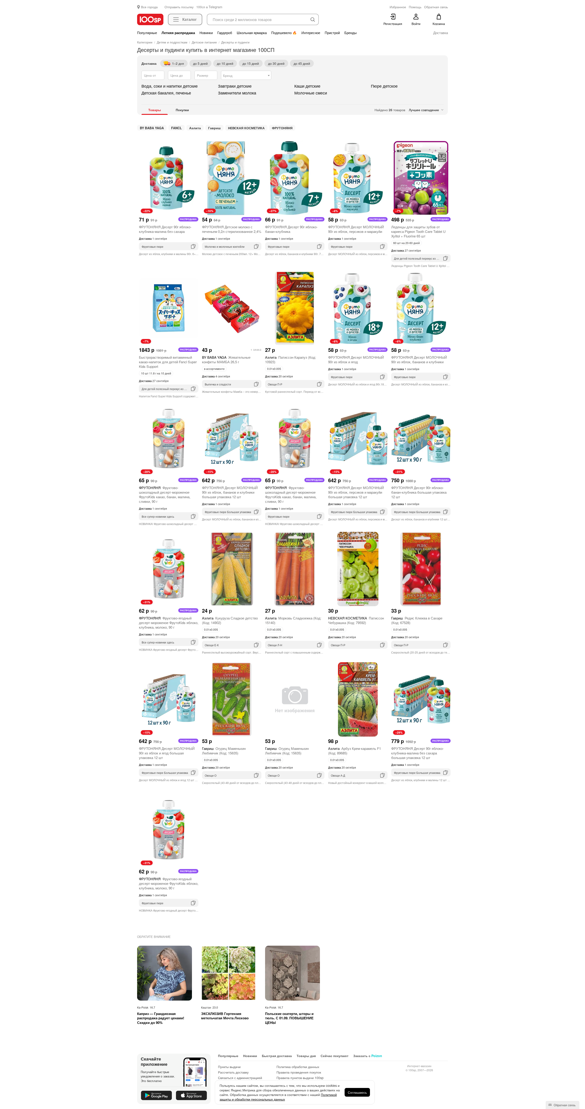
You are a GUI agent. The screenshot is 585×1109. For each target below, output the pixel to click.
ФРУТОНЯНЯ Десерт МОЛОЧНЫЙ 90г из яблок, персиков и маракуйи (356, 229)
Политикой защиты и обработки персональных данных (278, 1096)
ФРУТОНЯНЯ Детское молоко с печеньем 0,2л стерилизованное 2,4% (231, 229)
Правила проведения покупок (299, 1072)
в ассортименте (214, 369)
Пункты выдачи (229, 1066)
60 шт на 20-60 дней (406, 243)
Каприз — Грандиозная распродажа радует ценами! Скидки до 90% (160, 1018)
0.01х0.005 (274, 369)
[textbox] (246, 75)
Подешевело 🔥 (284, 32)
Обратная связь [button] (436, 7)
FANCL (176, 128)
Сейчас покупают (334, 1055)
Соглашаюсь (357, 1092)
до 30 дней (276, 63)
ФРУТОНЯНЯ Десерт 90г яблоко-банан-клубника (291, 229)
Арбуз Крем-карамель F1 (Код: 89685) (354, 750)
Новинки (206, 32)
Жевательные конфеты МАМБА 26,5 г (226, 359)
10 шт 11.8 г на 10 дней (156, 373)
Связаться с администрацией (240, 1077)
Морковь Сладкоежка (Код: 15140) (293, 620)
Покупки (182, 110)
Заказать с (367, 1055)
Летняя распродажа (178, 32)
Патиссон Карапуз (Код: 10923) (290, 359)
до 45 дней (302, 63)
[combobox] (246, 75)
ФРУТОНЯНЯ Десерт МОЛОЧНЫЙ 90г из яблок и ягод (356, 359)
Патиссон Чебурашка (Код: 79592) (356, 620)
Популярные (147, 32)
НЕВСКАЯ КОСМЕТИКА (246, 128)
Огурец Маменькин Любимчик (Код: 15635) (224, 750)
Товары (154, 110)
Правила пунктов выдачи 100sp (300, 1077)
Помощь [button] (415, 7)
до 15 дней (250, 63)
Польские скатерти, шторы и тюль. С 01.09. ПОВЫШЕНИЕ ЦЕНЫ (289, 1018)
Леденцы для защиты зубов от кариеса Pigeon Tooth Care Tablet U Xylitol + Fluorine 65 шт (418, 231)
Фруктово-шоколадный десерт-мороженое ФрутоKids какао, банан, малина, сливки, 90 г (164, 494)
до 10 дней (225, 63)
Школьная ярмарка (252, 32)
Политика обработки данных (298, 1066)
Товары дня (306, 1055)
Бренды (350, 32)
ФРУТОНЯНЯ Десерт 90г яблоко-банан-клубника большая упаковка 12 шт (419, 492)
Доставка (440, 32)
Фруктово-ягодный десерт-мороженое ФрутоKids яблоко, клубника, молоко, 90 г (168, 623)
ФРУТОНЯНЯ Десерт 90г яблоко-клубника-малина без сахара (165, 229)
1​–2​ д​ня (178, 63)
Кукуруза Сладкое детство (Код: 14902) (230, 620)
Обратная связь (564, 1105)
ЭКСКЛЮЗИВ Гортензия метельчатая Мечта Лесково (225, 1016)
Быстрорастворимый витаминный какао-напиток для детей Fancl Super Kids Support (168, 362)
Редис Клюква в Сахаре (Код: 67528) (416, 620)
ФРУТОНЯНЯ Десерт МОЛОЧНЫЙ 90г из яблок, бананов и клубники (419, 359)
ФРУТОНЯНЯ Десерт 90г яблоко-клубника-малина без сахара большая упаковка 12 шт (417, 753)
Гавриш (214, 128)
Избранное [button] (398, 7)
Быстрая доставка (277, 1055)
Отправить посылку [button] (179, 7)
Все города (149, 7)
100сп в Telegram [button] (209, 7)
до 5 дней (200, 63)
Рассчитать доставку (233, 1072)
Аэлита (195, 128)
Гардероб (224, 32)
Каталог (189, 19)
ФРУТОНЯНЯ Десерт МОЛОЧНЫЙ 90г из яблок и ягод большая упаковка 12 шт (167, 753)
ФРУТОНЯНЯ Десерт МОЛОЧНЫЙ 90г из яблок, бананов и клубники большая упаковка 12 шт (230, 492)
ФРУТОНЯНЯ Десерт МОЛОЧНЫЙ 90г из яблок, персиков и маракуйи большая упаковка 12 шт (356, 492)
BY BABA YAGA (152, 128)
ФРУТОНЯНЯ (282, 128)
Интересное (310, 32)
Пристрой (332, 32)
